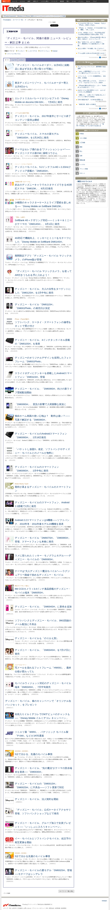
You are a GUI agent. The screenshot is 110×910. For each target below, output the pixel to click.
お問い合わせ (27, 908)
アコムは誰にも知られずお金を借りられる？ (92, 54)
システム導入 (45, 1)
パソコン (81, 1)
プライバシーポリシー (38, 908)
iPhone (28, 16)
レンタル (82, 164)
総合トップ (6, 1)
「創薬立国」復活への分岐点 (92, 105)
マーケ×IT (54, 1)
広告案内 (20, 908)
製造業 (62, 1)
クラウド (56, 16)
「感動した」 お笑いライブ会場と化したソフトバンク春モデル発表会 (92, 95)
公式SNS (14, 908)
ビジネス (22, 1)
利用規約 (104, 901)
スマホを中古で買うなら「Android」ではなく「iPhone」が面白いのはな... (92, 24)
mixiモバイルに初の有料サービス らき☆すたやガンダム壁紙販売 (91, 91)
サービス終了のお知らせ (91, 113)
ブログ (95, 1)
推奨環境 (63, 908)
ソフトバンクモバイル (14, 54)
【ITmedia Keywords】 (9, 16)
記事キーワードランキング (91, 130)
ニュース (14, 1)
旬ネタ (88, 1)
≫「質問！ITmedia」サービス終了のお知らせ (90, 125)
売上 (80, 151)
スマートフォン (48, 16)
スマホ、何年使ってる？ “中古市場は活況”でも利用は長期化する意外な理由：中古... (91, 33)
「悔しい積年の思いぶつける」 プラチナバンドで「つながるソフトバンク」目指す (92, 81)
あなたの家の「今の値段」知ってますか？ (92, 49)
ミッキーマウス (32, 51)
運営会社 (51, 908)
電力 (68, 1)
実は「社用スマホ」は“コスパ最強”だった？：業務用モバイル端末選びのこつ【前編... (91, 43)
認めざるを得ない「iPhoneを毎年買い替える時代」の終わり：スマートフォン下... (92, 38)
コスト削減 (82, 138)
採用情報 (57, 908)
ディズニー (21, 51)
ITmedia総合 (7, 20)
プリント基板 (83, 169)
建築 (80, 147)
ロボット (82, 173)
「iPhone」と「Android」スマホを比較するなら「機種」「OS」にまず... (92, 28)
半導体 (81, 134)
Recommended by (94, 57)
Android (55, 51)
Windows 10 (21, 16)
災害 (80, 155)
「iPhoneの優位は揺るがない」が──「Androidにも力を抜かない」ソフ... (92, 86)
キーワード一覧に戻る (66, 891)
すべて (7, 60)
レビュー (21, 60)
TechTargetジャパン (95, 20)
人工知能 (62, 16)
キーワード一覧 (18, 20)
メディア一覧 (7, 908)
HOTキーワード (91, 178)
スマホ (74, 1)
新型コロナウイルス (37, 16)
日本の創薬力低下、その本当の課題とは (92, 100)
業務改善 (82, 160)
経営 (29, 1)
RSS (47, 908)
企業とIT (35, 1)
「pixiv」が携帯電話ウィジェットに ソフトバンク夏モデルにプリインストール (92, 72)
